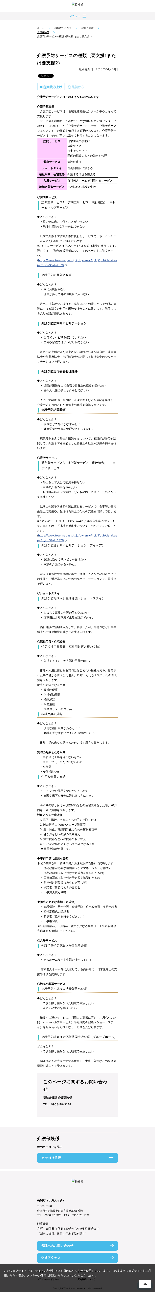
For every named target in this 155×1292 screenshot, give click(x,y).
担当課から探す (62, 28)
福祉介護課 (88, 28)
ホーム (40, 28)
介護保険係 (43, 32)
